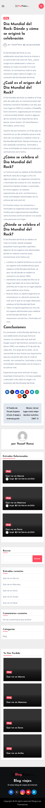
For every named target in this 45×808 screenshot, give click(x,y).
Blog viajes (23, 781)
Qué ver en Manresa (16, 503)
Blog (6, 18)
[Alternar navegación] (3, 6)
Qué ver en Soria (14, 529)
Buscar (7, 551)
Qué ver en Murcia (15, 476)
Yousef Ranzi (16, 45)
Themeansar (22, 804)
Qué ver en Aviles (10, 597)
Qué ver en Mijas (10, 603)
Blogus (35, 801)
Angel (11, 479)
